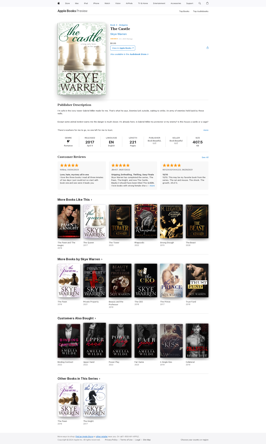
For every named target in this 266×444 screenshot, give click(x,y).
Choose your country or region (194, 440)
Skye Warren (118, 34)
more (206, 130)
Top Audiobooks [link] (200, 11)
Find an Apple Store (84, 437)
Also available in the (128, 54)
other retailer (102, 437)
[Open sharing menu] (208, 48)
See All (205, 157)
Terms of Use (126, 440)
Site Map (147, 440)
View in (121, 48)
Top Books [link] (184, 11)
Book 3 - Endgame (119, 25)
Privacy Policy (111, 440)
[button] (199, 3)
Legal (137, 440)
